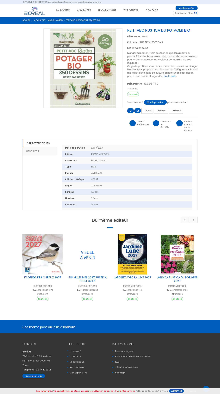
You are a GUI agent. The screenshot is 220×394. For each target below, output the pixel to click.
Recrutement (77, 367)
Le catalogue (77, 361)
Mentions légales (124, 351)
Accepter (176, 391)
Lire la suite (170, 76)
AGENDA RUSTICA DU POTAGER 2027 (177, 279)
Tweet (148, 110)
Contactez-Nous (34, 376)
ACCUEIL (26, 20)
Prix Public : (135, 83)
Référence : (134, 36)
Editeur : (133, 42)
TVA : (130, 88)
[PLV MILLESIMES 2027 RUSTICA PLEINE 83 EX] (87, 254)
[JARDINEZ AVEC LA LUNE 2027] (132, 254)
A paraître (75, 356)
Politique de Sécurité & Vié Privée (152, 391)
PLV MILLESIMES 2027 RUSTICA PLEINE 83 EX (88, 279)
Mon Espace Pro (186, 8)
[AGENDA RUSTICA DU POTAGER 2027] (177, 254)
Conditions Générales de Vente (133, 356)
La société (75, 351)
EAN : (130, 47)
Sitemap (120, 372)
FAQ (117, 361)
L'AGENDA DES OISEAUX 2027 (42, 277)
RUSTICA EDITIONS (151, 42)
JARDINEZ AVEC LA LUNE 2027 (132, 277)
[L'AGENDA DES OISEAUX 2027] (42, 254)
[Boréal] (34, 10)
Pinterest (176, 110)
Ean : (35, 290)
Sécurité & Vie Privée (126, 367)
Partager (161, 110)
